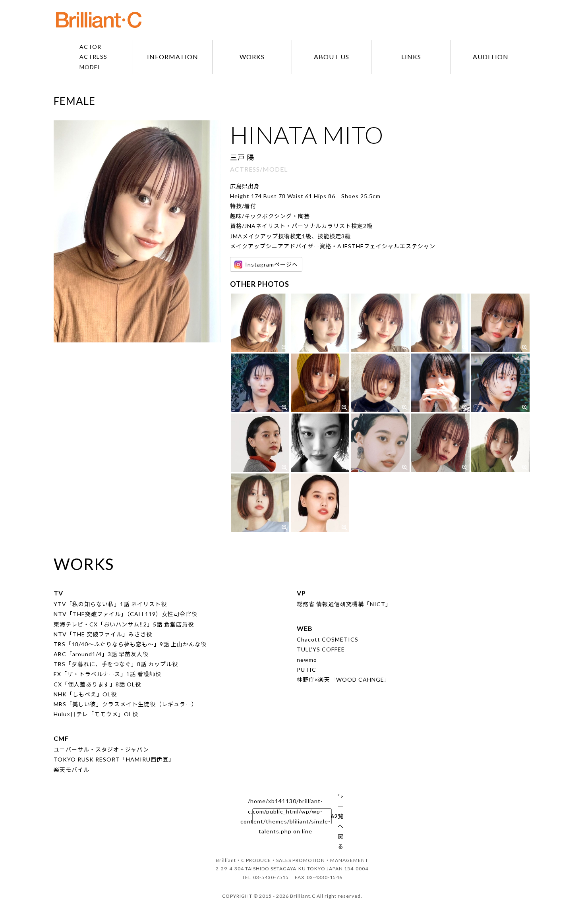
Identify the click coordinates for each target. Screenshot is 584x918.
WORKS (252, 56)
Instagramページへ (271, 264)
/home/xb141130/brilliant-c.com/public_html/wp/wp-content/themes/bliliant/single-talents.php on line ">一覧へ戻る (292, 816)
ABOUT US (331, 56)
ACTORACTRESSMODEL (93, 56)
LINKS (411, 56)
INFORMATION (172, 56)
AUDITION (491, 56)
